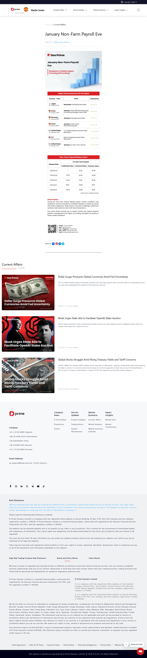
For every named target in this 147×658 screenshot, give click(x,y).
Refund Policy (69, 645)
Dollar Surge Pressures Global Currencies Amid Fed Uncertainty (93, 276)
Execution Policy (53, 645)
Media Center (37, 10)
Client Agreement (19, 645)
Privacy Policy (105, 645)
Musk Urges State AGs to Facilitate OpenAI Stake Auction (89, 318)
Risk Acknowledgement (87, 645)
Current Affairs (60, 24)
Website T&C (120, 645)
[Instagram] (56, 243)
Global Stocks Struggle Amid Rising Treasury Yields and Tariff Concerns (97, 359)
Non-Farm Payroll (62, 42)
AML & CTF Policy (36, 645)
